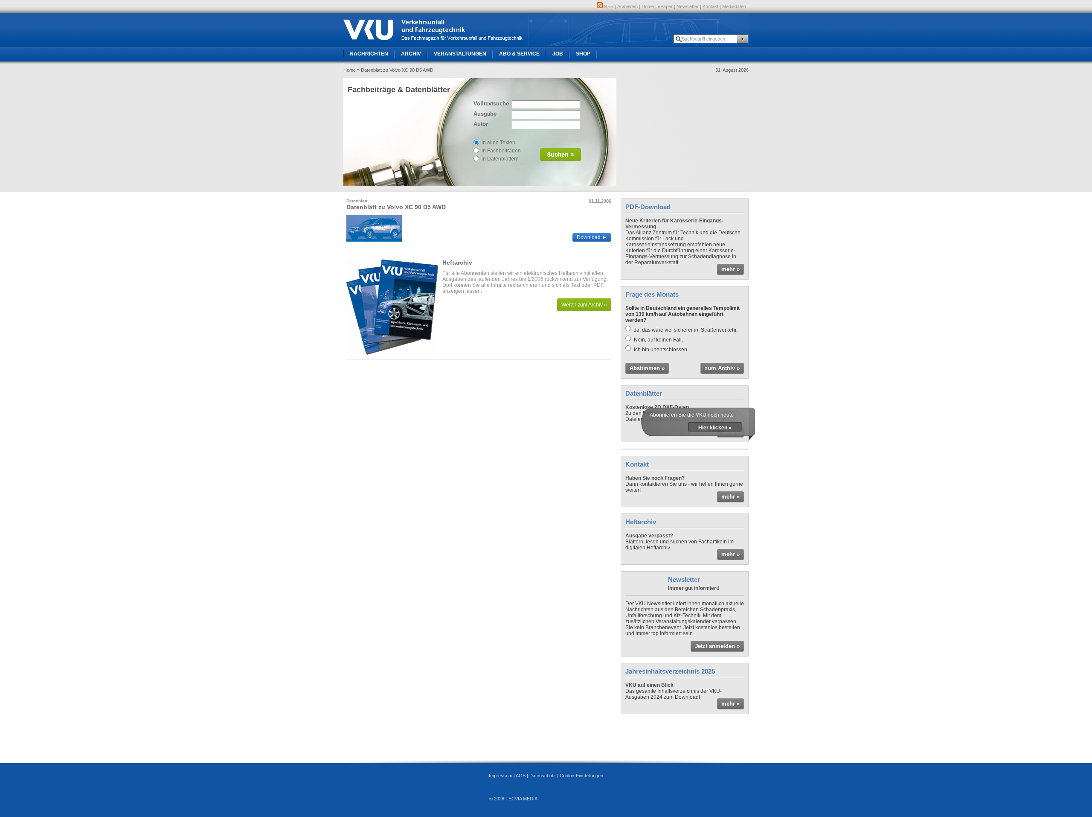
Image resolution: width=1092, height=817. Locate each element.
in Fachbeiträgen (501, 151)
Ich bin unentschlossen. (661, 350)
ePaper (665, 6)
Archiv (411, 54)
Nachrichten (369, 54)
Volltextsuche (490, 103)
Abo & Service (519, 54)
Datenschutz (542, 775)
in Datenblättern (500, 159)
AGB (521, 775)
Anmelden (627, 6)
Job (557, 54)
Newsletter (688, 6)
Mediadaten (734, 6)
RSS (608, 6)
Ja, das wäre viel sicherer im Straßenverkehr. (686, 330)
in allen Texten (498, 143)
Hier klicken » (715, 428)
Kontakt (710, 6)
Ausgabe (485, 114)
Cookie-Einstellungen (581, 775)
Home (648, 6)
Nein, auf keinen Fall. (658, 340)
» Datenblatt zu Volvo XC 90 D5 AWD (395, 70)
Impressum (500, 775)
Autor (480, 124)
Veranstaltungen (460, 54)
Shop (583, 54)
